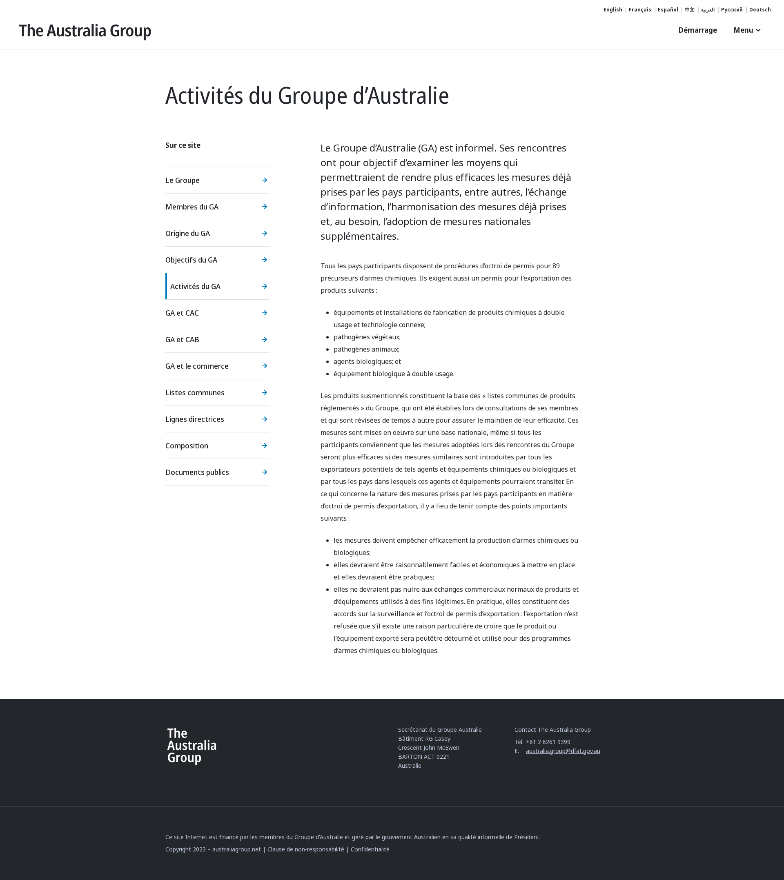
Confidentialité (370, 849)
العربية (708, 10)
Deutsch (760, 10)
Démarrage (698, 30)
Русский (732, 10)
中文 (690, 10)
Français (640, 10)
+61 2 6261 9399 (548, 742)
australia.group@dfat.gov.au (563, 751)
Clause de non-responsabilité (305, 849)
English (613, 10)
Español (668, 10)
